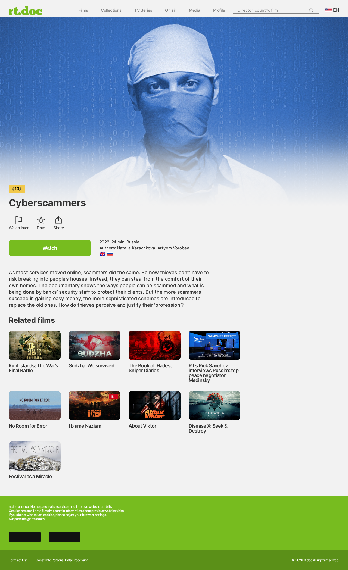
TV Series (143, 10)
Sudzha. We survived (91, 365)
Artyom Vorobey (173, 247)
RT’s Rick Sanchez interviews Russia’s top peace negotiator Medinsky (213, 373)
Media (194, 10)
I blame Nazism (85, 426)
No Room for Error (28, 426)
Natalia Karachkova (136, 247)
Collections (111, 10)
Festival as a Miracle (30, 476)
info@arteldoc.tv (33, 519)
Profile (219, 10)
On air (170, 10)
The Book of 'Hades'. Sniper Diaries (150, 368)
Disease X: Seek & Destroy (208, 428)
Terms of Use (18, 560)
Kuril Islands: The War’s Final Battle (33, 368)
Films (83, 10)
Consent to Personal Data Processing (62, 560)
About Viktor (142, 426)
